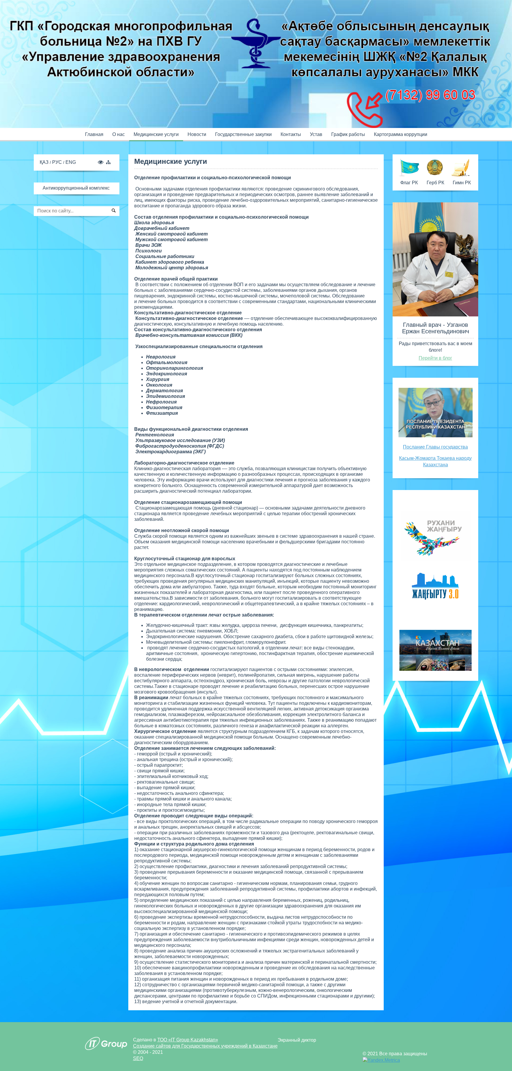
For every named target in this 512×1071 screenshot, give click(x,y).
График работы (348, 134)
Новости (197, 134)
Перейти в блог (435, 358)
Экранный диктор (297, 1040)
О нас (118, 134)
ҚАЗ (45, 162)
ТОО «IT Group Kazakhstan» (187, 1039)
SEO (138, 1058)
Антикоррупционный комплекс (76, 187)
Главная (94, 134)
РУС (57, 162)
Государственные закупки (243, 134)
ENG (70, 162)
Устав (316, 134)
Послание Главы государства (435, 446)
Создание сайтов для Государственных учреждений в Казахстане (205, 1045)
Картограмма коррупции (400, 134)
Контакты (291, 134)
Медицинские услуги (156, 134)
